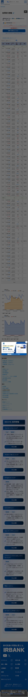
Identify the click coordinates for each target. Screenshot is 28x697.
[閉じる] (26, 342)
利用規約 (11, 693)
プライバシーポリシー (18, 693)
